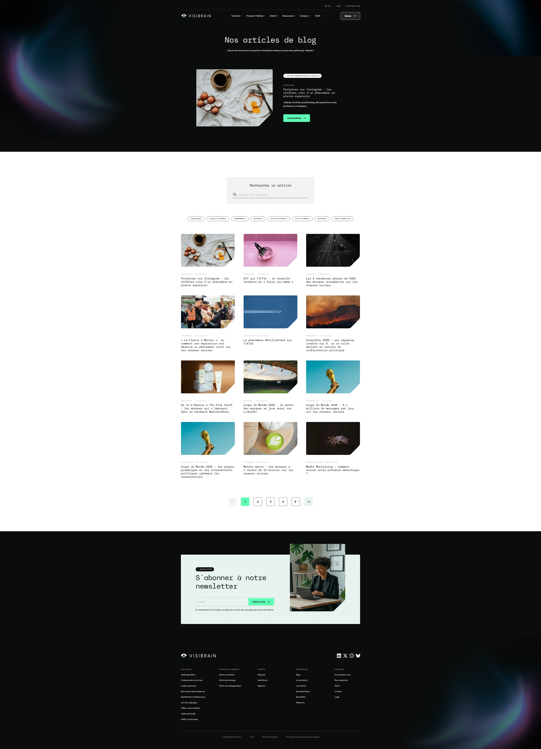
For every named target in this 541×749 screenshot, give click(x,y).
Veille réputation (188, 674)
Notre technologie (227, 680)
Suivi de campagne (189, 702)
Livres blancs (302, 680)
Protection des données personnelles (303, 737)
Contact (338, 691)
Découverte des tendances (193, 691)
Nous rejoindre (341, 680)
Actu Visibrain (302, 219)
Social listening (217, 219)
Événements (240, 219)
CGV (252, 737)
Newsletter (301, 697)
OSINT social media (189, 719)
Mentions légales (269, 737)
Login (338, 6)
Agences (261, 686)
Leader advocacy (188, 686)
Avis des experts (278, 219)
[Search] (234, 194)
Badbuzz (258, 219)
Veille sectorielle (188, 713)
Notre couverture (227, 674)
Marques (322, 219)
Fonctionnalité (342, 219)
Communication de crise (191, 680)
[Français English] (328, 6)
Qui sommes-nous (342, 674)
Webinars (300, 702)
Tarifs (317, 15)
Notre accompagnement (230, 686)
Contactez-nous (352, 6)
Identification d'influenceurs (193, 697)
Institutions (263, 680)
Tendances (196, 219)
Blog (298, 674)
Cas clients (301, 686)
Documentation (303, 691)
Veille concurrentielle (190, 708)
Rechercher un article (270, 185)
